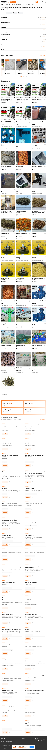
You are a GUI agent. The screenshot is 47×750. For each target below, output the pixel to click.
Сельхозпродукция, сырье (6, 19)
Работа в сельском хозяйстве (7, 41)
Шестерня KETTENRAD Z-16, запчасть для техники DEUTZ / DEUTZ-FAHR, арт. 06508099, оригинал (7, 122)
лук (25, 660)
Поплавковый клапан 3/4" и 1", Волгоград (37, 145)
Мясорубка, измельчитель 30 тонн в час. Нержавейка (22, 189)
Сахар (26, 550)
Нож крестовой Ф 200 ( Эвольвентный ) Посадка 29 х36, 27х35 (37, 189)
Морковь (4, 675)
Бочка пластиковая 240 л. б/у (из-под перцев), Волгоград (38, 122)
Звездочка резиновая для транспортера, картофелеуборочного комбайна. (11, 519)
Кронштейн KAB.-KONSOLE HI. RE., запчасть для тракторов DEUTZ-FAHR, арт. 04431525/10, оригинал (38, 100)
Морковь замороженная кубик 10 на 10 (6, 301)
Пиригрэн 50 (28, 629)
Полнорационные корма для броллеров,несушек (37, 368)
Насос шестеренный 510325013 (20, 279)
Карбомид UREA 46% (6, 535)
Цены (24, 4)
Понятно (31, 746)
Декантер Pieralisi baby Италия (5, 189)
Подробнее (5, 433)
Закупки (13, 4)
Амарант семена (5, 722)
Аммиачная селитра (29, 535)
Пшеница (4, 425)
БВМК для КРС (19, 367)
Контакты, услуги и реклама (27, 740)
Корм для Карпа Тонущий (6, 367)
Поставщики (7, 4)
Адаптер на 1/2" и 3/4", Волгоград (5, 145)
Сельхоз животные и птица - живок (8, 37)
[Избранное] (42, 2)
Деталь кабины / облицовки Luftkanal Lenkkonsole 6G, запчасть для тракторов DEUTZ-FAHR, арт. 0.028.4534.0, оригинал (22, 100)
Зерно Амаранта (28, 707)
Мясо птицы (4, 488)
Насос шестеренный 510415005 (5, 256)
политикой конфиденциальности (19, 747)
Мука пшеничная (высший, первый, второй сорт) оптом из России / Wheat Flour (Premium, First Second (35, 473)
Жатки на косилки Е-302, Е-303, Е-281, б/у (34, 675)
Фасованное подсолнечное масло (9, 566)
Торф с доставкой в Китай (8, 707)
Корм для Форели (4, 390)
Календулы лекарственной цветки (21, 234)
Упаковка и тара (4, 39)
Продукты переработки (5, 22)
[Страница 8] (26, 76)
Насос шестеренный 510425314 (20, 256)
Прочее (2, 49)
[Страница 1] (20, 76)
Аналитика (28, 4)
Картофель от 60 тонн (30, 488)
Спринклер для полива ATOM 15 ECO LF (7, 323)
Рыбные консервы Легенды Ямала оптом (34, 425)
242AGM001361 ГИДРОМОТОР (32, 440)
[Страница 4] (23, 76)
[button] (36, 2)
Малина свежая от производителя (9, 503)
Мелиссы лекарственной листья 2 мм (21, 212)
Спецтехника (3, 27)
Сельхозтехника (4, 17)
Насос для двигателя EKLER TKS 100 (37, 323)
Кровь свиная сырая (29, 519)
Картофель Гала (19, 166)
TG (41, 740)
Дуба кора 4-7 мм (35, 233)
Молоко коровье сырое (7, 614)
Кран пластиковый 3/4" (21, 144)
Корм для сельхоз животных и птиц (8, 29)
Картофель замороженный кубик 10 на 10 (37, 279)
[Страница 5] (24, 76)
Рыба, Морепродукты (5, 34)
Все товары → (43, 55)
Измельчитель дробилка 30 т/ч (38, 167)
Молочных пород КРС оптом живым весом (11, 629)
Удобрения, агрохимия (5, 32)
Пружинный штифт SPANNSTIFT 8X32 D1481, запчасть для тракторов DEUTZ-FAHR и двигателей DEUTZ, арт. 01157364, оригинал (21, 122)
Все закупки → (43, 419)
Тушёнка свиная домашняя (21, 300)
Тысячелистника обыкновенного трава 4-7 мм (38, 212)
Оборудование (4, 24)
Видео (33, 4)
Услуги (2, 44)
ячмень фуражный (29, 597)
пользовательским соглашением (7, 744)
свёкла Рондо (5, 660)
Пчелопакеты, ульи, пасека (31, 614)
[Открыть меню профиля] (45, 2)
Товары (2, 4)
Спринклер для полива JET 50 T (22, 323)
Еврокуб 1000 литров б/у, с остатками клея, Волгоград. (6, 167)
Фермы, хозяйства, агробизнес (7, 46)
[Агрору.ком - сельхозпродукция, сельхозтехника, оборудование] (5, 2)
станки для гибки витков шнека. (37, 346)
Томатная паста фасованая (31, 582)
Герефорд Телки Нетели (7, 644)
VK (35, 740)
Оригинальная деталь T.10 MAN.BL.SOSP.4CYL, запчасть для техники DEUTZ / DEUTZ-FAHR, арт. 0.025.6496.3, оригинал (6, 100)
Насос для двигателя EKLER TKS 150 (37, 301)
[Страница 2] (21, 76)
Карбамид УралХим (6, 550)
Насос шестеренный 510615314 (36, 256)
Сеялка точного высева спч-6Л (9, 582)
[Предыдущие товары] (2, 67)
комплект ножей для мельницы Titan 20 (34, 503)
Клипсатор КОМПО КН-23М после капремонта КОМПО (6, 212)
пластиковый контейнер (7, 690)
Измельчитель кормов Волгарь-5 (20, 346)
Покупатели (18, 4)
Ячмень (3, 440)
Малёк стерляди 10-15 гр (7, 472)
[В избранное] (14, 100)
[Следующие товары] (45, 67)
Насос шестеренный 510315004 (5, 279)
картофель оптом (29, 644)
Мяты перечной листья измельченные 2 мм (5, 234)
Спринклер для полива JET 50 (7, 345)
